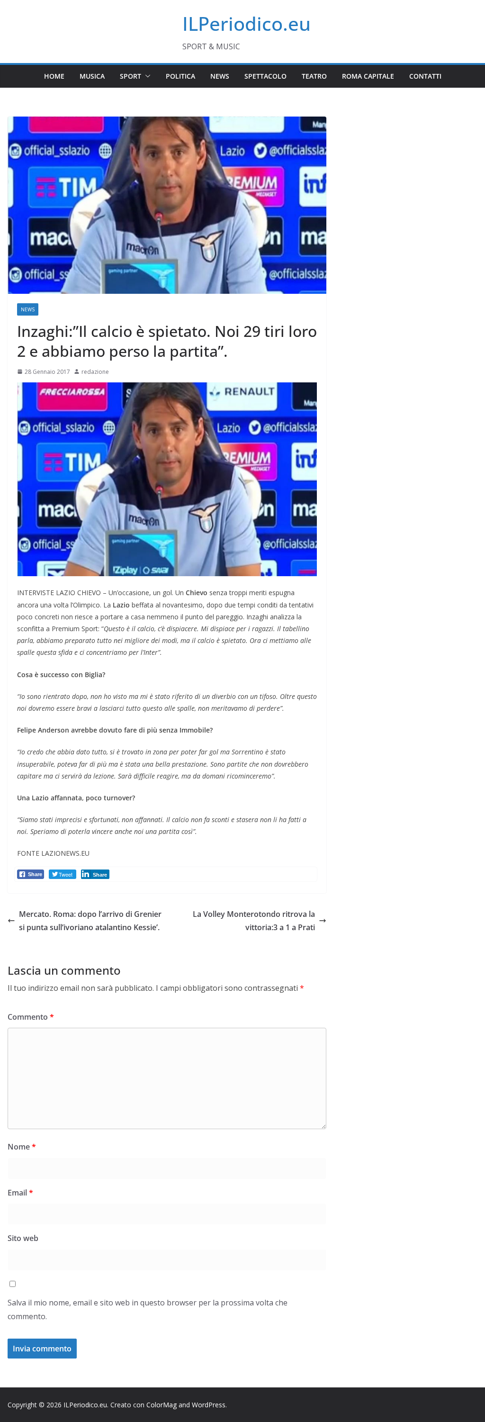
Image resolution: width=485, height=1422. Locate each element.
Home (54, 76)
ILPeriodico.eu (246, 23)
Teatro (314, 76)
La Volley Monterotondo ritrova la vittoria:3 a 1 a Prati (254, 921)
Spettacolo (265, 76)
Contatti (425, 76)
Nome (22, 1146)
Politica (180, 76)
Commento (31, 1017)
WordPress (208, 1404)
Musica (92, 76)
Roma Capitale (368, 76)
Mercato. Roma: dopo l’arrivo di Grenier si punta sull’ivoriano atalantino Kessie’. (90, 921)
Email (20, 1192)
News (219, 76)
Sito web (23, 1238)
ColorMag (161, 1404)
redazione (95, 372)
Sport (130, 76)
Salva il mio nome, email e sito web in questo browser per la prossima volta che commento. (147, 1309)
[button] (146, 76)
